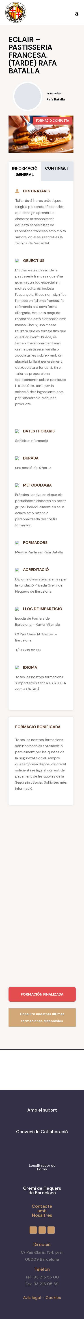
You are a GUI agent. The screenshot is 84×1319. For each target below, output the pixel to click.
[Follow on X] (51, 11)
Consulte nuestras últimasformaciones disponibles (42, 1017)
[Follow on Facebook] (35, 11)
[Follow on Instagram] (43, 11)
